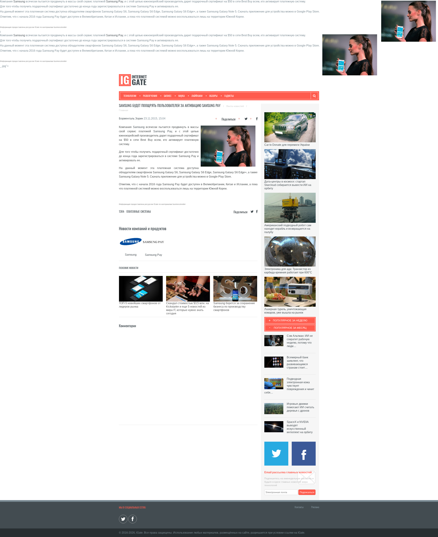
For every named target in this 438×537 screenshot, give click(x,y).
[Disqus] (188, 371)
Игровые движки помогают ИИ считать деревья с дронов (300, 407)
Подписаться (307, 492)
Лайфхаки (196, 96)
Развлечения (150, 96)
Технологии (130, 96)
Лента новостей (235, 106)
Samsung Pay (114, 1)
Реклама (315, 507)
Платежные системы (138, 211)
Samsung (19, 1)
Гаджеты (229, 96)
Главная (123, 110)
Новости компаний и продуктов (142, 228)
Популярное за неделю (290, 320)
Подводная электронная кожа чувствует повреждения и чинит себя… (289, 385)
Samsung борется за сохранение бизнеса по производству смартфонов (234, 306)
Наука (181, 96)
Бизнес (167, 96)
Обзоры (213, 96)
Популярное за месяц (290, 327)
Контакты (299, 507)
